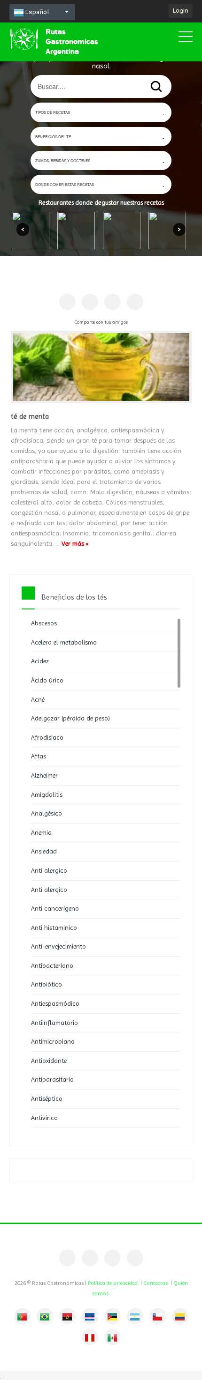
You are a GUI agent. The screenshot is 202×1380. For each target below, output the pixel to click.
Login (180, 10)
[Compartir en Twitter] (112, 302)
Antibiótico (46, 984)
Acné (38, 699)
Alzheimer (44, 775)
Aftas (38, 756)
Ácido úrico (47, 680)
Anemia (41, 832)
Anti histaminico (54, 927)
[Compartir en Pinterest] (90, 302)
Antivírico (44, 1117)
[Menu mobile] (186, 38)
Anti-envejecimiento (58, 946)
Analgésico (46, 813)
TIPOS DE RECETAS (52, 112)
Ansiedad (44, 851)
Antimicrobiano (53, 1041)
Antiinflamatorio (54, 1022)
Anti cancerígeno (55, 908)
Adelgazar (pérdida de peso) (70, 718)
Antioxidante (49, 1060)
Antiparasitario (52, 1079)
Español (36, 11)
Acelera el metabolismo (64, 642)
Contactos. (156, 1283)
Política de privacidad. (113, 1283)
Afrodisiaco (47, 737)
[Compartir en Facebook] (67, 302)
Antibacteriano (52, 965)
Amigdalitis (46, 794)
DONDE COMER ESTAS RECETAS (64, 184)
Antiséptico (46, 1098)
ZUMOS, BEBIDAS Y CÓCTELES (62, 160)
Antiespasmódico (55, 1003)
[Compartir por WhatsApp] (135, 302)
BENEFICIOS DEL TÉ (53, 136)
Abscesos (44, 623)
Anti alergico (49, 870)
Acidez (40, 661)
